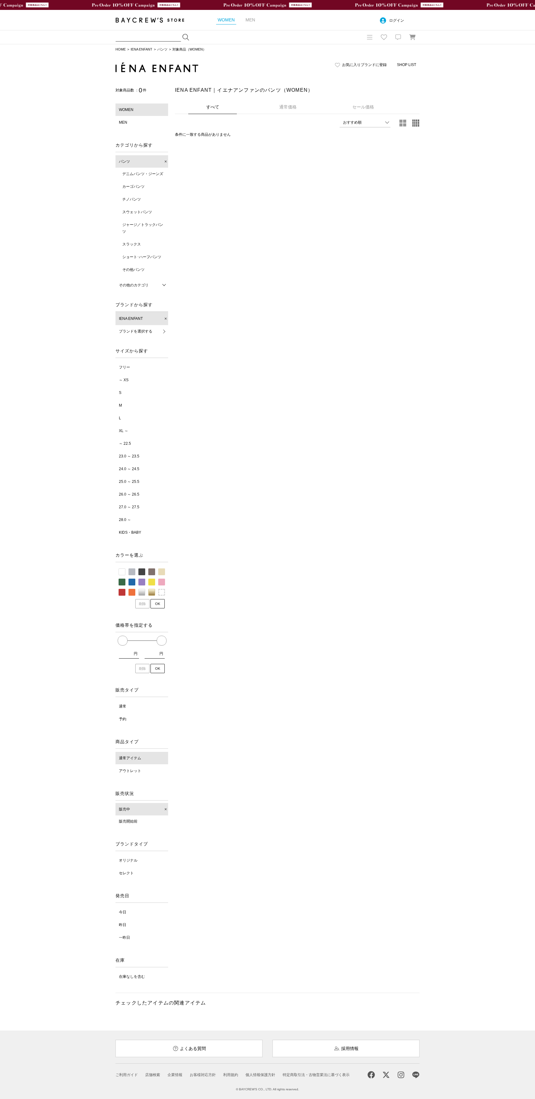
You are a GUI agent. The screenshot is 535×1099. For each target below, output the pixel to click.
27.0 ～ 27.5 (129, 507)
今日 (122, 912)
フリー (124, 367)
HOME (120, 49)
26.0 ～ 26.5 (129, 494)
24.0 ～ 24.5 (129, 469)
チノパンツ (131, 199)
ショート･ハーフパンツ (141, 257)
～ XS (123, 380)
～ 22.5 (125, 443)
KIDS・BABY (130, 532)
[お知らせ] (398, 37)
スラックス (131, 244)
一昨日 (124, 937)
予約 (122, 719)
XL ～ (123, 431)
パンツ (162, 49)
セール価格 (363, 106)
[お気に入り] (384, 37)
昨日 (122, 925)
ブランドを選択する (135, 331)
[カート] (412, 37)
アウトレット (130, 771)
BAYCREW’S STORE (154, 20)
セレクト (126, 873)
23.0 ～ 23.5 (129, 456)
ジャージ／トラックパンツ (142, 228)
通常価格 (288, 106)
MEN (123, 122)
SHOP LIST (406, 65)
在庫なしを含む (132, 976)
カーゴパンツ (133, 186)
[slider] (123, 641)
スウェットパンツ (137, 212)
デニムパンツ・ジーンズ (142, 174)
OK (157, 604)
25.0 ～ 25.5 (129, 481)
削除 (142, 604)
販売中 (124, 809)
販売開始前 (128, 821)
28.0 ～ (125, 520)
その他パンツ (133, 269)
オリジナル (128, 860)
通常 (122, 706)
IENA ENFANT (141, 49)
